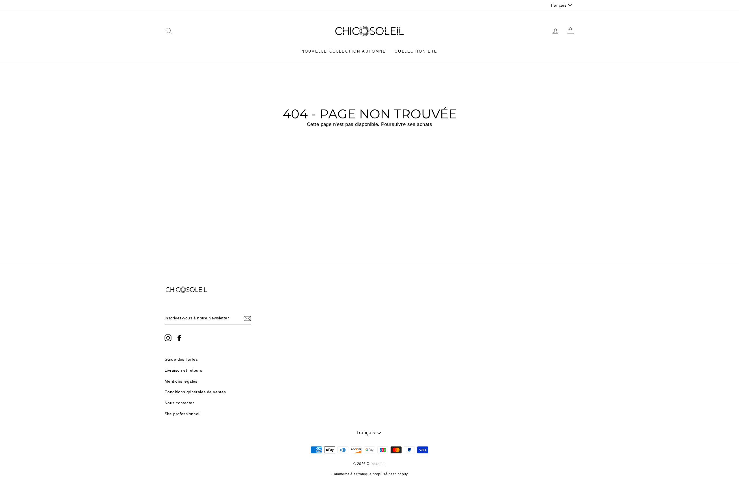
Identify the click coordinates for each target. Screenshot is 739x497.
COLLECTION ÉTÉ (416, 51)
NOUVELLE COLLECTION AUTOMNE (343, 51)
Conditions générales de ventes (195, 392)
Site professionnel (182, 414)
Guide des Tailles (181, 359)
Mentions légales (181, 381)
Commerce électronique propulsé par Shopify (369, 474)
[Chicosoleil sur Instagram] (168, 337)
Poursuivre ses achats (406, 124)
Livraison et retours (183, 370)
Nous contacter (179, 403)
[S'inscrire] (247, 318)
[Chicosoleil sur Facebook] (179, 337)
